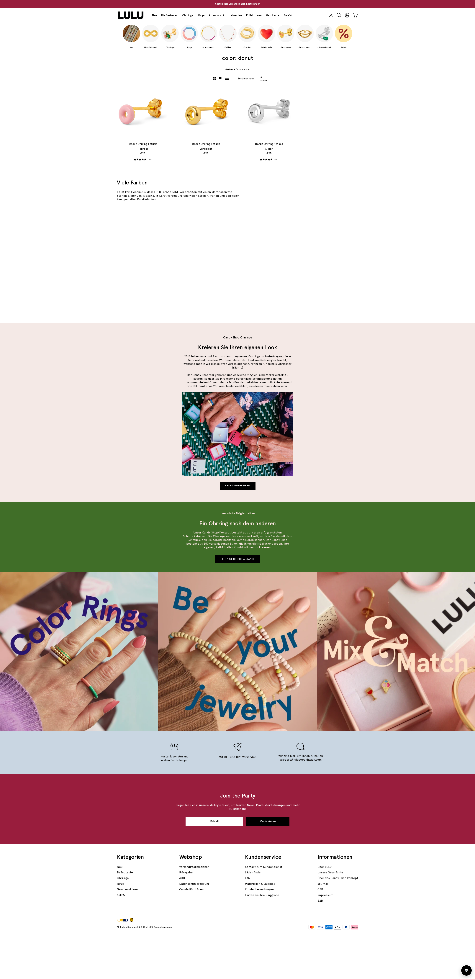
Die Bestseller (169, 15)
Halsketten (235, 15)
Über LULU (324, 867)
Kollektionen (254, 15)
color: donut (243, 69)
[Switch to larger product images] (214, 78)
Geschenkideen (127, 889)
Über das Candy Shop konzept (337, 878)
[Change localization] (347, 15)
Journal (322, 883)
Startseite (230, 69)
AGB (182, 878)
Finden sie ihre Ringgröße (262, 895)
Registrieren (268, 821)
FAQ (247, 878)
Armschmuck (216, 15)
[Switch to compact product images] (227, 78)
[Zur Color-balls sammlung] (318, 287)
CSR (320, 889)
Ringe (201, 15)
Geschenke (272, 15)
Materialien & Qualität (260, 883)
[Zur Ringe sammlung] (318, 231)
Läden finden (253, 872)
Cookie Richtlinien (191, 889)
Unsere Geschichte (330, 872)
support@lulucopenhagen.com (300, 759)
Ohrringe (187, 15)
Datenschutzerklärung (194, 883)
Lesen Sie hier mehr (237, 485)
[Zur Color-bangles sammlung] (197, 259)
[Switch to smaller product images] (220, 78)
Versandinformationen (194, 867)
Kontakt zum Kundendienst (263, 867)
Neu (154, 15)
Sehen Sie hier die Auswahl (237, 559)
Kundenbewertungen (259, 889)
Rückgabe (186, 872)
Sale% (288, 15)
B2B (320, 900)
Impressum (325, 895)
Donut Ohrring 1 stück (143, 146)
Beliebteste (125, 872)
